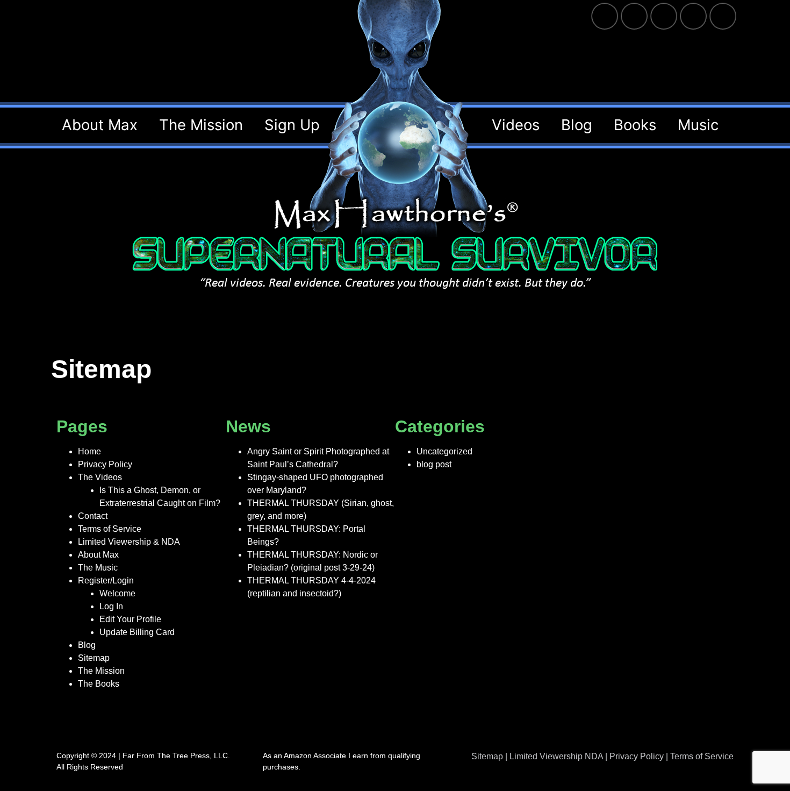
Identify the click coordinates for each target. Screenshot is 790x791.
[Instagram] (663, 16)
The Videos (100, 477)
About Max (98, 554)
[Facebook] (604, 16)
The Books (98, 683)
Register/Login (106, 580)
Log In (111, 606)
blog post (433, 464)
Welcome (117, 593)
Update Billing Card (137, 632)
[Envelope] (722, 16)
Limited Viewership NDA (556, 756)
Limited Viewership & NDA (129, 541)
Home (89, 451)
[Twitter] (634, 16)
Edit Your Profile (130, 619)
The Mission (101, 670)
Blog (87, 645)
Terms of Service (109, 528)
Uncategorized (444, 451)
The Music (98, 567)
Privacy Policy (105, 464)
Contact (92, 516)
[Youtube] (693, 16)
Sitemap (94, 657)
